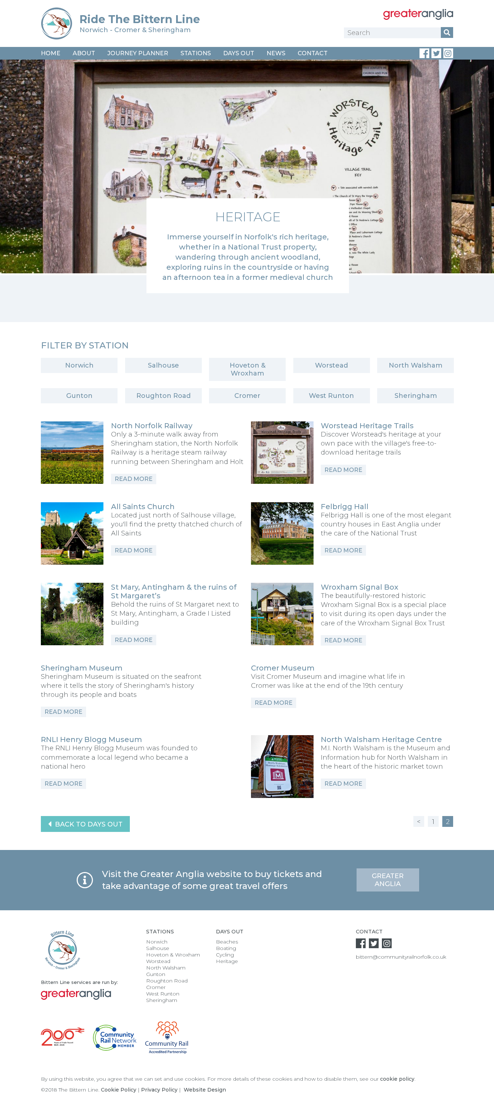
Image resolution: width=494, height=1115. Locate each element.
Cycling (225, 954)
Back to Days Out (88, 824)
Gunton (79, 396)
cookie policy (397, 1079)
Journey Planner (137, 53)
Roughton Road (163, 396)
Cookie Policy (118, 1089)
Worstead (331, 365)
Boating (226, 948)
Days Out (238, 53)
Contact (313, 53)
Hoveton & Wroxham (247, 369)
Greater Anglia (388, 880)
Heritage (227, 961)
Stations (195, 53)
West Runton (331, 396)
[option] (247, 176)
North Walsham (415, 365)
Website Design (205, 1089)
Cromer (247, 396)
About (84, 53)
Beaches (227, 941)
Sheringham (416, 396)
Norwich (79, 365)
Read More (134, 479)
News (276, 53)
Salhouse (163, 365)
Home (50, 53)
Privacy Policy (159, 1089)
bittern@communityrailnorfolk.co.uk (401, 957)
